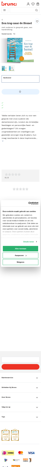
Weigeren (20, 262)
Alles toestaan (20, 249)
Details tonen (28, 242)
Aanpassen (19, 255)
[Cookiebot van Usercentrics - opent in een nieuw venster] (28, 203)
